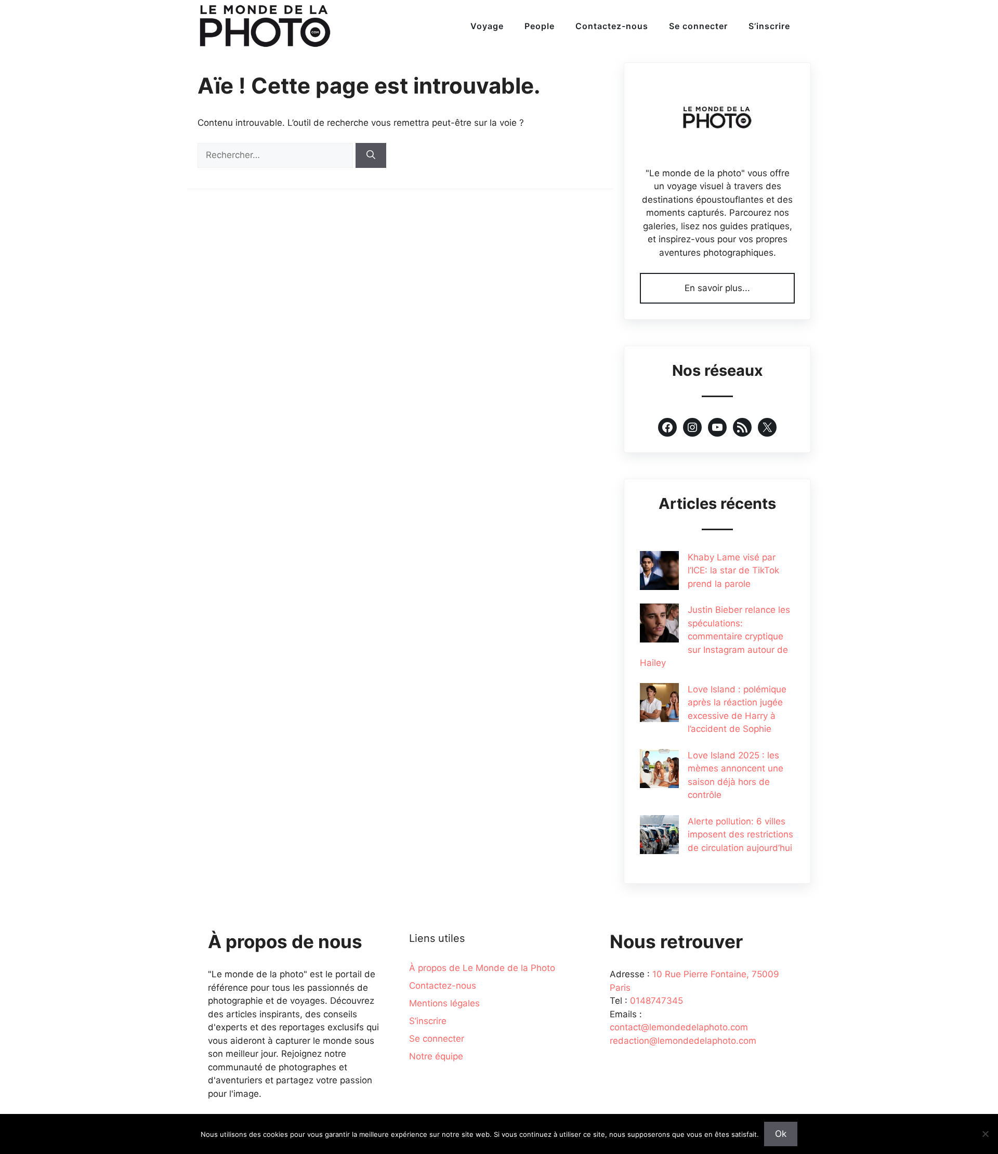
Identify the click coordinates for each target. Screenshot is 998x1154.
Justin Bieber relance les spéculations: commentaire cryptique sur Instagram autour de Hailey (715, 636)
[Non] (985, 1134)
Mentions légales (444, 1003)
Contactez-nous (611, 26)
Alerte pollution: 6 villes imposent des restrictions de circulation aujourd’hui (740, 834)
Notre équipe (436, 1056)
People (539, 26)
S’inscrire (769, 26)
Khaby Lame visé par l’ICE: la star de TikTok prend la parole (733, 570)
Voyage (487, 26)
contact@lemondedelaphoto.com (679, 1027)
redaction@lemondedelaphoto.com (683, 1040)
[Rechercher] (371, 155)
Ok (780, 1134)
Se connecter (698, 26)
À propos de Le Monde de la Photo (482, 968)
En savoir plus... (717, 288)
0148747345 (656, 1000)
